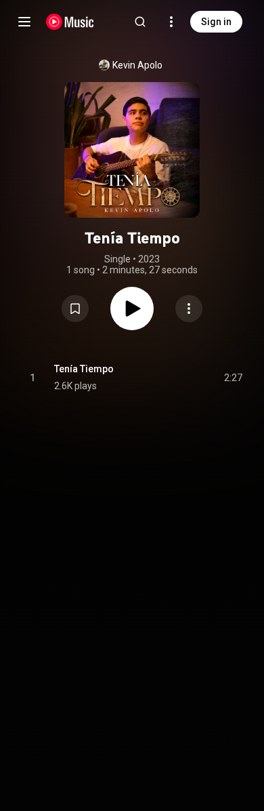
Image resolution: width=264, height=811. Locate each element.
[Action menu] (188, 308)
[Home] (70, 22)
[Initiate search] (140, 22)
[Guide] (24, 22)
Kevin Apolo (137, 65)
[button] (75, 308)
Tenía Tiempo (84, 368)
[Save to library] (75, 308)
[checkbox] (233, 378)
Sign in (216, 21)
